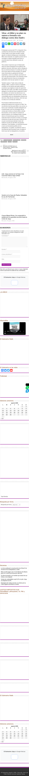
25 (6, 414)
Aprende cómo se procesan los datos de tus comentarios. (14, 269)
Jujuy (10, 141)
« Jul (2, 418)
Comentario (5, 235)
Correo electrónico (7, 254)
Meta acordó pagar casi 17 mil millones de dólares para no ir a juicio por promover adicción (14, 572)
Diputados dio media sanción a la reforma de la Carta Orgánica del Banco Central (13, 583)
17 (3, 412)
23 (26, 412)
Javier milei (3, 141)
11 (6, 410)
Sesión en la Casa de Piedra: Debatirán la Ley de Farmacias (14, 196)
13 (14, 410)
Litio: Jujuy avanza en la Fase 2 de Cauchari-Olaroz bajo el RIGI (13, 174)
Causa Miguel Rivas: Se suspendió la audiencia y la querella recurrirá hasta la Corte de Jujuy (14, 217)
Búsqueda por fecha (6, 504)
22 (22, 412)
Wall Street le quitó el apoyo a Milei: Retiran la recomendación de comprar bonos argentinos (18, 151)
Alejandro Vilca (8, 140)
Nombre (4, 249)
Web (3, 259)
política (15, 141)
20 (14, 412)
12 (10, 410)
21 (18, 412)
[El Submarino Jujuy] (14, 6)
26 (10, 414)
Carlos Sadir (17, 140)
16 (26, 410)
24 (3, 414)
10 (3, 410)
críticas (24, 140)
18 (6, 412)
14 (18, 410)
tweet (11, 134)
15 (22, 410)
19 (10, 412)
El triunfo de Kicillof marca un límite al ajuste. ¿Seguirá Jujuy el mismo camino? (10, 147)
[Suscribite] (27, 387)
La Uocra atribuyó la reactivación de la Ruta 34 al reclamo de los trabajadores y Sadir (14, 569)
